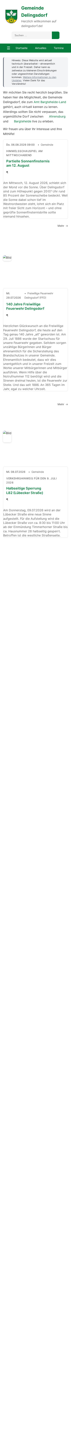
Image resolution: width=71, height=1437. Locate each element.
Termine (59, 48)
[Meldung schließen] (63, 60)
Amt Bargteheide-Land (50, 102)
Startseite (21, 48)
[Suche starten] (56, 35)
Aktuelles (40, 48)
